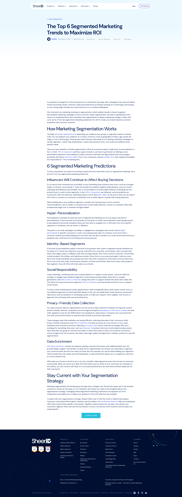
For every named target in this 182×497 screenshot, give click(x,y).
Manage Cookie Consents (117, 493)
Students (83, 449)
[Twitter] (142, 493)
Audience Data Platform (67, 443)
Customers (72, 6)
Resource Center (111, 443)
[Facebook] (138, 493)
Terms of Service (73, 493)
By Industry (83, 443)
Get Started (144, 6)
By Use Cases (84, 446)
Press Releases (110, 452)
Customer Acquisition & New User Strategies (119, 480)
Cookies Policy (104, 493)
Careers (136, 446)
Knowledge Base (111, 459)
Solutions (61, 6)
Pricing (95, 6)
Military (82, 455)
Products (50, 6)
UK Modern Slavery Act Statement (89, 493)
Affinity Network (65, 446)
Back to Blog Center (55, 19)
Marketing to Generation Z (68, 483)
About (135, 443)
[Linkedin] (146, 493)
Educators (83, 452)
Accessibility (128, 493)
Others (82, 470)
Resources (84, 6)
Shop (135, 455)
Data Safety (109, 462)
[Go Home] (38, 6)
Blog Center (109, 449)
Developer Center (111, 455)
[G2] (134, 493)
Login (133, 6)
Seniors (82, 464)
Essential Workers (85, 467)
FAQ (135, 452)
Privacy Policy (64, 493)
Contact (136, 459)
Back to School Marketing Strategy (71, 480)
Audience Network (66, 452)
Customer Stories (111, 446)
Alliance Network (65, 449)
